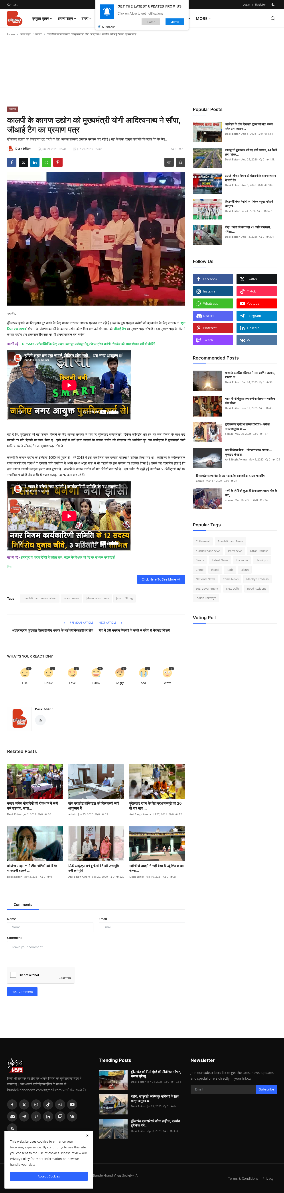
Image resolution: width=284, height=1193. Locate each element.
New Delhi (232, 589)
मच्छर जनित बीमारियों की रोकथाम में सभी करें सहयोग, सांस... (32, 805)
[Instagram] (36, 1104)
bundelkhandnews (208, 551)
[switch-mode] (273, 4)
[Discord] (12, 1116)
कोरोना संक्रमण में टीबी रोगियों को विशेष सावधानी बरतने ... (32, 868)
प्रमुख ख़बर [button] (40, 18)
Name (11, 919)
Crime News (231, 579)
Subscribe (266, 1089)
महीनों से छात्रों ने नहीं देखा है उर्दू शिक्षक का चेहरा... (156, 868)
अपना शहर (25, 34)
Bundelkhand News (230, 541)
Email (103, 919)
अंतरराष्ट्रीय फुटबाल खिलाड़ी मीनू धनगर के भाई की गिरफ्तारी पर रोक (52, 630)
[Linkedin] (48, 1116)
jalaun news (71, 598)
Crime (199, 570)
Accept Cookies (49, 1176)
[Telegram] (24, 1116)
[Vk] (72, 1116)
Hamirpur (262, 560)
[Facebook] (12, 1104)
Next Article (108, 622)
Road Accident (256, 589)
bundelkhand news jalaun (40, 598)
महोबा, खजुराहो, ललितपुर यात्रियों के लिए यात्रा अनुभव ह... (155, 1098)
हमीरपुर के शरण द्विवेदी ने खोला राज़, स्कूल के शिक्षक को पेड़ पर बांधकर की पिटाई (68, 557)
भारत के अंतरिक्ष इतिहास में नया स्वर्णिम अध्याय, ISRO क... (250, 375)
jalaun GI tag (124, 598)
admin (72, 814)
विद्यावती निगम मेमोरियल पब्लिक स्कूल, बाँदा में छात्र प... (249, 203)
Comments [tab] (23, 904)
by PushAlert (108, 26)
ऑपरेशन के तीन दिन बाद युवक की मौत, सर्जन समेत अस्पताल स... (249, 126)
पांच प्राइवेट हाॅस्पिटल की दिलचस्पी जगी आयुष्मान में (93, 805)
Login (246, 4)
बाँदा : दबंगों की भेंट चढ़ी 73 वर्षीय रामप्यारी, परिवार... (248, 229)
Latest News (220, 560)
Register (260, 4)
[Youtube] (72, 1104)
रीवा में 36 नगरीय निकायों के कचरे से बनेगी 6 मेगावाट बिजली (134, 630)
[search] (273, 18)
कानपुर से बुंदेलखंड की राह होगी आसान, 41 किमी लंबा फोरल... (251, 152)
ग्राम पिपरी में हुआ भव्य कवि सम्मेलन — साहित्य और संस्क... (250, 401)
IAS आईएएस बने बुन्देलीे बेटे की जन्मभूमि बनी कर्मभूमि (93, 868)
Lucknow (242, 560)
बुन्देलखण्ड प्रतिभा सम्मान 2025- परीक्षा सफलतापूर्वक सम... (247, 426)
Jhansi (215, 570)
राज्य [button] (85, 18)
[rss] (12, 1128)
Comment (14, 938)
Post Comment (22, 992)
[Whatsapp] (60, 1104)
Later (151, 22)
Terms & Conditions (243, 1178)
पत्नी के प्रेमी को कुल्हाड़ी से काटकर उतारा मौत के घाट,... (251, 493)
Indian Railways (206, 598)
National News (205, 579)
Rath (230, 570)
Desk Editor (44, 709)
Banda (200, 560)
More (201, 18)
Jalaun (245, 570)
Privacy (268, 1178)
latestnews (235, 551)
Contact (12, 4)
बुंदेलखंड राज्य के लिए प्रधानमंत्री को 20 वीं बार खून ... (155, 805)
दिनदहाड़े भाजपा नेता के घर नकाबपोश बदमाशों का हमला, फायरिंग (230, 476)
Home (11, 34)
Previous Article (81, 622)
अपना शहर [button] (65, 18)
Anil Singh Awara (140, 814)
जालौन (38, 34)
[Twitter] (24, 1104)
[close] (87, 1135)
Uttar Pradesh (259, 551)
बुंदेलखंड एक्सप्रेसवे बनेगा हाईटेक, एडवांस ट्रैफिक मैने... (155, 1123)
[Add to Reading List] (180, 162)
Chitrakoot (203, 541)
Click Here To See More (159, 579)
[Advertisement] (142, 73)
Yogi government (207, 589)
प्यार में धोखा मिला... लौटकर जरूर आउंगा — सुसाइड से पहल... (248, 452)
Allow (175, 22)
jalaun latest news (97, 598)
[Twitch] (60, 1116)
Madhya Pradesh (257, 579)
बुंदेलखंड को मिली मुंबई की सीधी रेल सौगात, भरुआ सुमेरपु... (156, 1074)
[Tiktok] (48, 1104)
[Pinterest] (36, 1116)
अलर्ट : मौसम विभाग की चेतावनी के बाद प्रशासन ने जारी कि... (250, 178)
